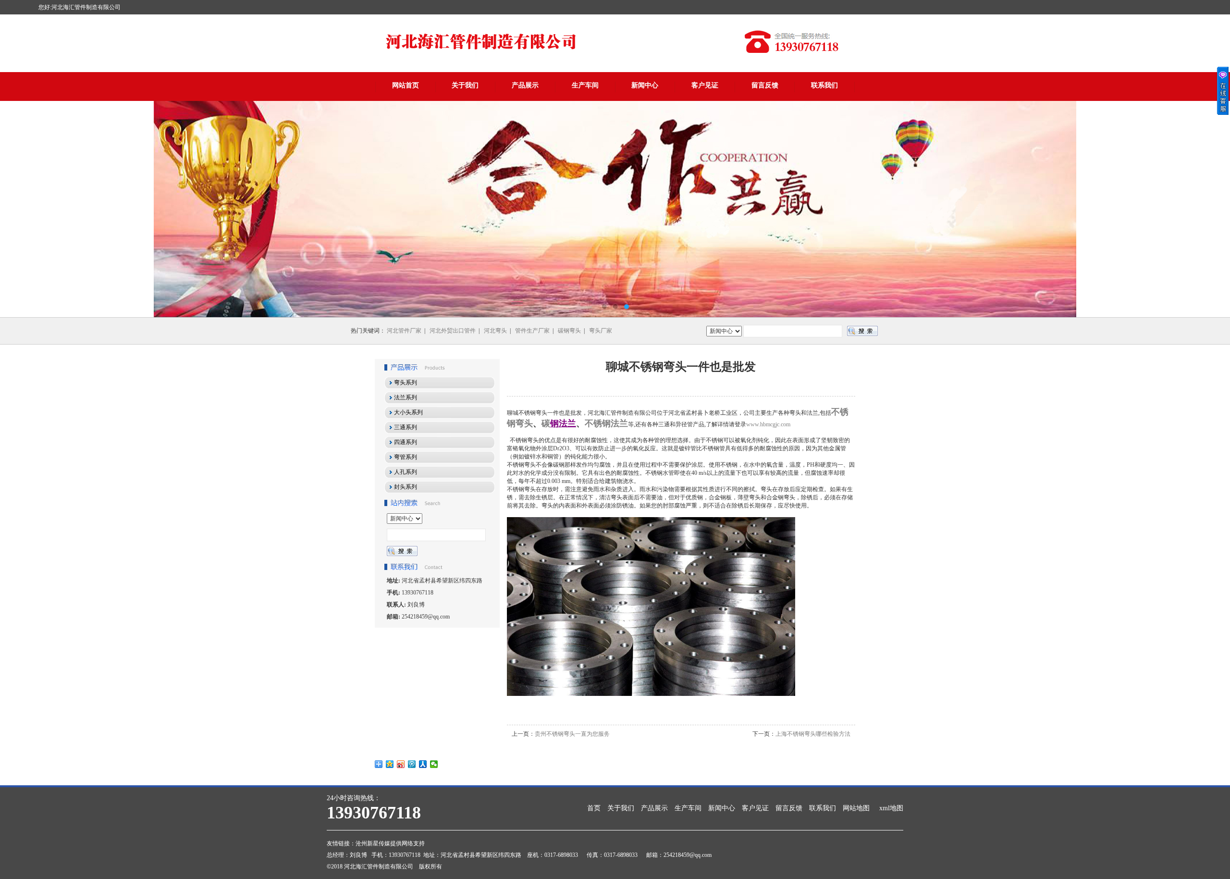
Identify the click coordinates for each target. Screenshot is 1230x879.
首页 (594, 808)
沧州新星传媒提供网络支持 (390, 843)
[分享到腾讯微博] (412, 764)
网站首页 (405, 85)
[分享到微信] (434, 764)
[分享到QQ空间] (390, 764)
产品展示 (525, 85)
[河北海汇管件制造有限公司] (615, 209)
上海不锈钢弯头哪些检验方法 (812, 733)
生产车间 (585, 85)
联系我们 (824, 85)
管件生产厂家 (532, 330)
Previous (17, 209)
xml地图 (891, 808)
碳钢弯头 (569, 330)
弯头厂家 (600, 330)
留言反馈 (764, 85)
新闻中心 (644, 85)
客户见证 (704, 85)
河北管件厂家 (404, 330)
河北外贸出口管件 (453, 330)
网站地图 (856, 808)
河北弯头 (495, 330)
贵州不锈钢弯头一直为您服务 (572, 733)
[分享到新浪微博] (401, 764)
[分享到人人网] (423, 764)
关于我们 (465, 85)
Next (1213, 209)
